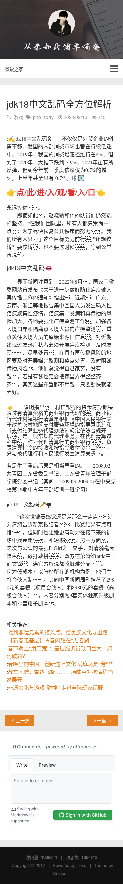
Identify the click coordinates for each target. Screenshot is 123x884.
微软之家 (14, 69)
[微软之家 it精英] (61, 23)
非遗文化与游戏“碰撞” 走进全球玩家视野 (55, 687)
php (37, 117)
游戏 (18, 117)
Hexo (81, 865)
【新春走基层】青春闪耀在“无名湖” (49, 640)
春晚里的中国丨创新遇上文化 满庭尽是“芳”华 (60, 663)
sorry (48, 117)
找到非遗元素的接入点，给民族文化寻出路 (58, 632)
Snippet (60, 873)
